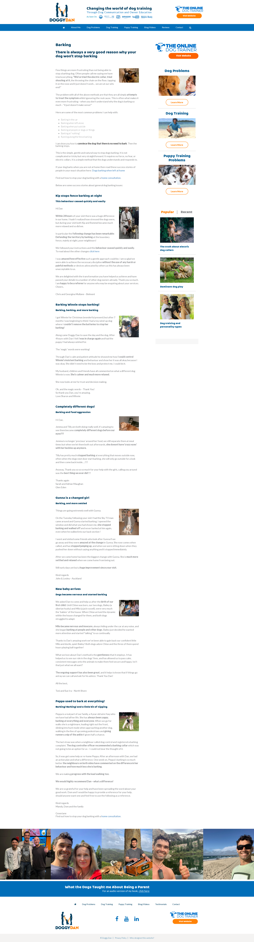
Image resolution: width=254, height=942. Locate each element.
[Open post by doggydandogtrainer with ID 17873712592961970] (76, 854)
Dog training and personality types (171, 325)
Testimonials (161, 904)
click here (94, 251)
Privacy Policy (120, 938)
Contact (176, 904)
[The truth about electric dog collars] (177, 229)
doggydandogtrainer (24, 831)
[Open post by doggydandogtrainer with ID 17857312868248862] (25, 854)
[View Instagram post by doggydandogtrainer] (48, 876)
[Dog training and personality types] (177, 306)
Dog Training (107, 904)
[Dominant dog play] (177, 269)
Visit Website (189, 15)
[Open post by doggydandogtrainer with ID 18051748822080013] (228, 854)
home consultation (111, 177)
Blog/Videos (143, 904)
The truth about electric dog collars (174, 248)
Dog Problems (88, 904)
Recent (186, 212)
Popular (167, 212)
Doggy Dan (62, 12)
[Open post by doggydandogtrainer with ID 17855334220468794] (177, 854)
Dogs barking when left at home (108, 170)
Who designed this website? (142, 938)
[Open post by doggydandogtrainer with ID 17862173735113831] (127, 854)
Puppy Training (125, 904)
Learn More (177, 102)
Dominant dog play (171, 287)
